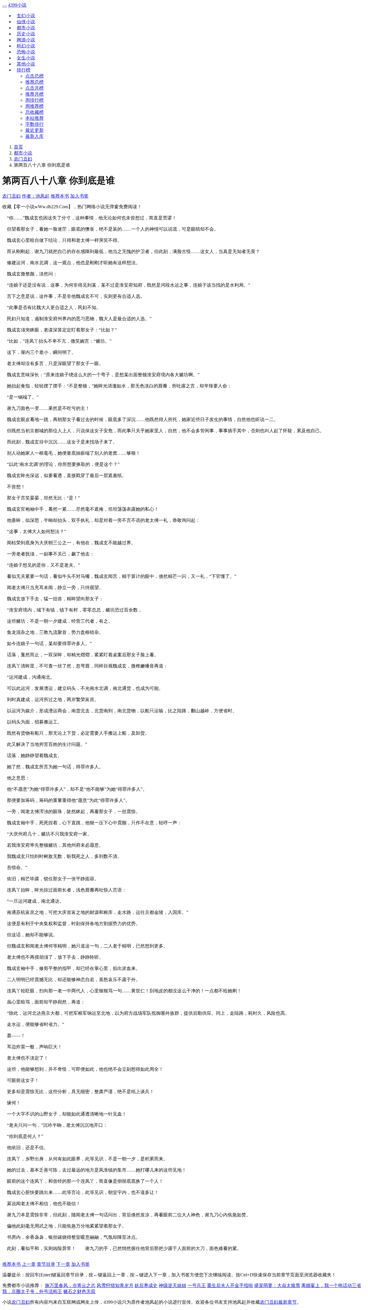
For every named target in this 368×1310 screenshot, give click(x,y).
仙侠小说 (26, 21)
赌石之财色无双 (79, 1291)
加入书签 (79, 196)
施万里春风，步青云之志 (70, 1285)
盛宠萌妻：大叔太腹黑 (277, 1285)
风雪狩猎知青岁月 (115, 1285)
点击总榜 (34, 76)
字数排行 (34, 124)
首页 (18, 146)
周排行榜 (34, 100)
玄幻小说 (26, 15)
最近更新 (34, 130)
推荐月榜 (34, 94)
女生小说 (26, 57)
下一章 (63, 1264)
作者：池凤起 (35, 196)
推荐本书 (60, 196)
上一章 (29, 1264)
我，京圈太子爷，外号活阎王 (32, 1291)
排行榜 (23, 69)
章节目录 (46, 1264)
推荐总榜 (34, 82)
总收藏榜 (34, 112)
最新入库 (34, 136)
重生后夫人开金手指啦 (230, 1285)
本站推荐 (34, 118)
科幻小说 (26, 45)
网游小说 (26, 39)
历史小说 (26, 33)
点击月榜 (34, 88)
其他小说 (26, 63)
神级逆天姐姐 (172, 1285)
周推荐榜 (34, 106)
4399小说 (17, 5)
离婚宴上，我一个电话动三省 (331, 1285)
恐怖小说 (26, 51)
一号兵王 (196, 1285)
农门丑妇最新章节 (278, 1302)
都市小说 (26, 27)
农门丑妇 (23, 159)
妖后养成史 (146, 1285)
